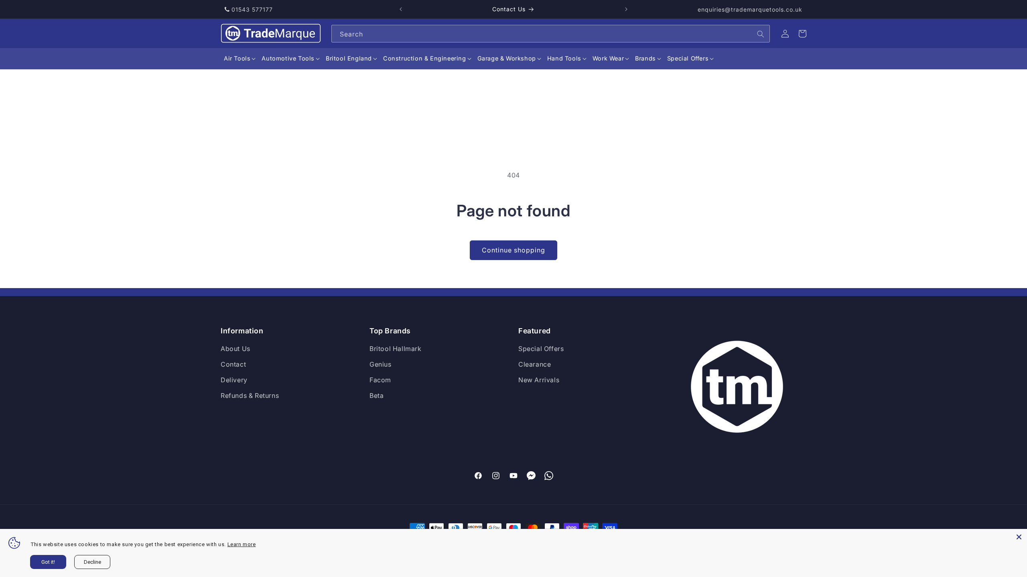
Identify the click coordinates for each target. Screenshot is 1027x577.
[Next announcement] (626, 9)
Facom (380, 380)
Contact (233, 364)
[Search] (760, 34)
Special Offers (541, 349)
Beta (376, 395)
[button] (237, 58)
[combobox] (550, 33)
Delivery (234, 380)
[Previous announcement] (401, 9)
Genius (380, 364)
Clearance (534, 364)
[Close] (1019, 537)
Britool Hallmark (395, 349)
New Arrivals (538, 380)
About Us (235, 349)
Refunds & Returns (250, 395)
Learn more (241, 544)
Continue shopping (513, 250)
